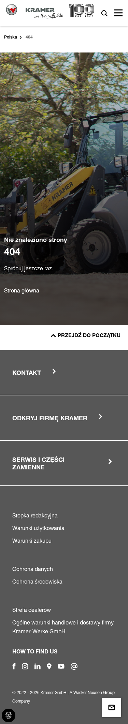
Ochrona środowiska (37, 581)
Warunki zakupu (32, 540)
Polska (10, 37)
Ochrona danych (32, 568)
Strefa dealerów (31, 609)
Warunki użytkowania (38, 528)
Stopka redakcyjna (35, 515)
